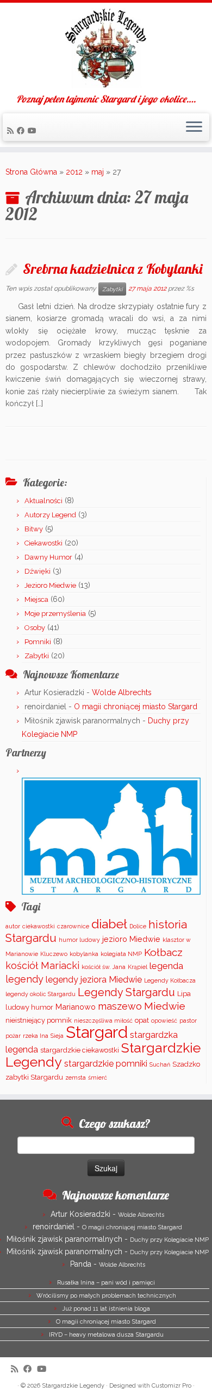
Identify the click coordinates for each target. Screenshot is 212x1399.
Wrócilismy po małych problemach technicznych (106, 1295)
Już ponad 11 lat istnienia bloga (106, 1308)
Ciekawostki (43, 543)
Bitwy (33, 529)
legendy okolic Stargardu (40, 994)
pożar (13, 1035)
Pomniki (37, 642)
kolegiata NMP (121, 954)
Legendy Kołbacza (170, 980)
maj (97, 172)
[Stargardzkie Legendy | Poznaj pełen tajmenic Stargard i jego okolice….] (106, 48)
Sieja (57, 1035)
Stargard (97, 1032)
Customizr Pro (171, 1385)
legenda (166, 965)
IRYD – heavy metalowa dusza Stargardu (106, 1334)
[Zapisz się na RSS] (12, 130)
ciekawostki (38, 926)
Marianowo (75, 1006)
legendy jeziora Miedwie (94, 979)
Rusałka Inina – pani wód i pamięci (106, 1282)
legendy (24, 979)
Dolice (137, 926)
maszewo (120, 1006)
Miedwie (164, 1006)
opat (142, 1020)
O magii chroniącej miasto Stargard (135, 706)
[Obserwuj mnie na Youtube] (34, 130)
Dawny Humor (48, 557)
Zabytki (112, 289)
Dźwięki (37, 571)
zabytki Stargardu (34, 1077)
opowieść (164, 1020)
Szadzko (186, 1064)
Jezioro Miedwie (50, 585)
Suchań (159, 1064)
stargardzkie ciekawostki (79, 1050)
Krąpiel (137, 967)
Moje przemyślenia (55, 613)
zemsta (75, 1077)
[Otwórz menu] (194, 127)
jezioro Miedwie (131, 939)
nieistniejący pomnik (38, 1020)
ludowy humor (29, 1007)
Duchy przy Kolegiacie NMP (169, 1239)
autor (12, 926)
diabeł (109, 923)
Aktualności (43, 501)
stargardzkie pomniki (105, 1063)
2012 (74, 172)
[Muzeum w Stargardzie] (111, 835)
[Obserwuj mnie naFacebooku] (22, 130)
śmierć (97, 1077)
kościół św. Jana (104, 967)
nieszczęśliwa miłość (103, 1020)
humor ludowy (79, 939)
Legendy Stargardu (126, 992)
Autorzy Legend (50, 515)
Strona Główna (31, 172)
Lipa (184, 994)
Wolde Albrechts (122, 692)
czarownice (73, 926)
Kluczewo (53, 954)
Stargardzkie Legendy (73, 1385)
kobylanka (84, 954)
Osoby (34, 628)
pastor (188, 1020)
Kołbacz (163, 952)
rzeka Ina (35, 1035)
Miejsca (36, 599)
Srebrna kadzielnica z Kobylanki (112, 268)
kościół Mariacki (42, 965)
